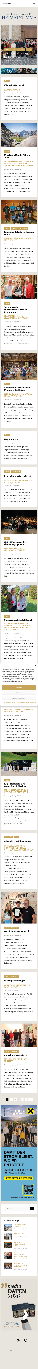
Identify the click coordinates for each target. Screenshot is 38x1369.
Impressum (33, 703)
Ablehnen (19, 693)
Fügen (7, 928)
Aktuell (7, 81)
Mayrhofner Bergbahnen (19, 228)
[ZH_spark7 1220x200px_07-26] (19, 70)
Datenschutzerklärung (8, 703)
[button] (35, 666)
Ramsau (20, 49)
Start (29, 49)
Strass (16, 837)
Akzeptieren (19, 687)
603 (22, 1099)
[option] (19, 45)
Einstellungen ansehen (19, 698)
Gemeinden (10, 49)
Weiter (29, 1099)
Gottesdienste (16, 472)
